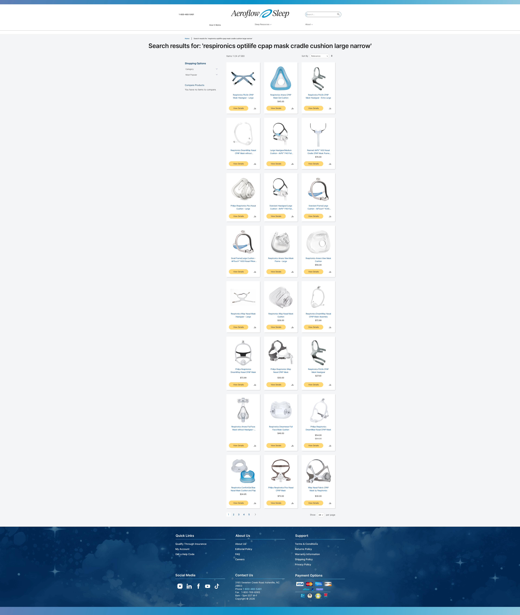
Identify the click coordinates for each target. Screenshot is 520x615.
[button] (255, 108)
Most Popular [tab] (191, 75)
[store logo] (260, 12)
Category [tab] (190, 69)
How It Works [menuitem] (215, 25)
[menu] (260, 25)
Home (187, 38)
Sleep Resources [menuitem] (262, 24)
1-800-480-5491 (186, 14)
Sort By (305, 56)
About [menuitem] (308, 24)
